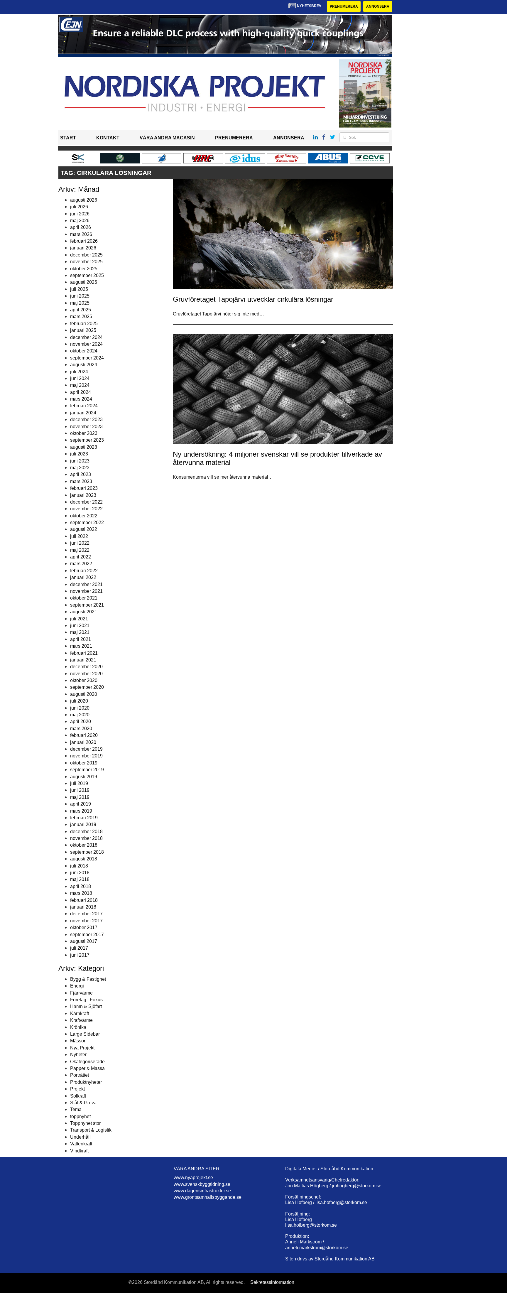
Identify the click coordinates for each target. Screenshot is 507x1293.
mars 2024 (81, 398)
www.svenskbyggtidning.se (202, 1184)
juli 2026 (79, 206)
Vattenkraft (81, 1143)
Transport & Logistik (90, 1129)
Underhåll (80, 1137)
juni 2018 (79, 872)
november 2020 (86, 673)
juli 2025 (79, 289)
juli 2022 (79, 536)
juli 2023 (79, 453)
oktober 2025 (83, 268)
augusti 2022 (83, 529)
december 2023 (86, 419)
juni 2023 (79, 460)
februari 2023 (84, 488)
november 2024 (86, 344)
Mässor (77, 1040)
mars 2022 (81, 563)
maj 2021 (79, 632)
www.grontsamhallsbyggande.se (207, 1197)
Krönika (78, 1027)
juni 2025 (79, 295)
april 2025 (80, 309)
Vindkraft (79, 1150)
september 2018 (87, 852)
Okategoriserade (87, 1061)
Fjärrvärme (81, 992)
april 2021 (80, 639)
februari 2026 (84, 241)
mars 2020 (81, 728)
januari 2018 (83, 906)
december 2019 (86, 749)
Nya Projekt (82, 1047)
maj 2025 (79, 303)
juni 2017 (79, 955)
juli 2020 (79, 700)
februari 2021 (84, 653)
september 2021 (87, 604)
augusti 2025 (83, 282)
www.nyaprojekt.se (193, 1177)
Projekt (77, 1088)
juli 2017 (79, 948)
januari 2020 (83, 742)
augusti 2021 (83, 611)
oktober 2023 (83, 433)
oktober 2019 (83, 762)
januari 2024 (83, 412)
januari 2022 (83, 577)
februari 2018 (84, 900)
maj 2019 (79, 797)
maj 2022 (79, 550)
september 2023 (87, 440)
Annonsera (377, 6)
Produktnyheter (86, 1082)
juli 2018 (79, 865)
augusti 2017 (83, 941)
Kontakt (107, 137)
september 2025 (87, 275)
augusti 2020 (83, 694)
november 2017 (86, 920)
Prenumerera (344, 6)
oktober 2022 (83, 515)
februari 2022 (84, 570)
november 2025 (86, 261)
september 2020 (87, 687)
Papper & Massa (87, 1068)
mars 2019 (81, 810)
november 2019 (86, 755)
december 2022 (86, 501)
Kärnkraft (79, 1013)
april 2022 (80, 556)
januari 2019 (83, 824)
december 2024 (86, 337)
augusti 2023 (83, 447)
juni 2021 (79, 625)
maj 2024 (79, 385)
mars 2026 (81, 234)
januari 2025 (83, 330)
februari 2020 (84, 735)
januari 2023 (83, 495)
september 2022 (87, 522)
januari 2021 (83, 659)
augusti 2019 (83, 776)
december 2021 (86, 584)
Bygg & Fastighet (88, 979)
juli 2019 (79, 783)
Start (68, 137)
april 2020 (80, 721)
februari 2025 (84, 323)
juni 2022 (79, 543)
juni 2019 (79, 790)
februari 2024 (84, 405)
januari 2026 (83, 247)
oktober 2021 (83, 597)
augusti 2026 (83, 200)
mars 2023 (81, 481)
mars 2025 (81, 316)
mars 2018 (81, 893)
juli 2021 (79, 618)
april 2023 (80, 474)
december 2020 (86, 666)
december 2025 (86, 254)
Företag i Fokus (86, 999)
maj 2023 (79, 467)
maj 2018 (79, 879)
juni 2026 (79, 213)
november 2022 (86, 508)
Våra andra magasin (167, 137)
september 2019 (87, 769)
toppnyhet (80, 1116)
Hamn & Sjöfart (86, 1006)
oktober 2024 (83, 350)
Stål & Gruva (83, 1102)
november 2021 (86, 591)
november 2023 (86, 426)
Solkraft (78, 1095)
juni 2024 (79, 378)
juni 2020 (79, 707)
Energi (77, 985)
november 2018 (86, 838)
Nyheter (78, 1054)
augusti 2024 (83, 364)
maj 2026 (79, 220)
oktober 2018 (83, 845)
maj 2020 (79, 714)
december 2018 (86, 831)
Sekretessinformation (272, 1282)
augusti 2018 (83, 858)
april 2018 (80, 886)
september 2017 (87, 934)
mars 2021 (81, 646)
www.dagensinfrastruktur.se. (203, 1190)
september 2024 (87, 357)
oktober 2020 (83, 680)
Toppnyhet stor (85, 1123)
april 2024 (80, 392)
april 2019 (80, 803)
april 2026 (80, 227)
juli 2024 (79, 371)
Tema (76, 1109)
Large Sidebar (85, 1034)
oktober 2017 (83, 927)
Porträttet (79, 1075)
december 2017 (86, 913)
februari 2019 (84, 817)
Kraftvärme (81, 1020)
